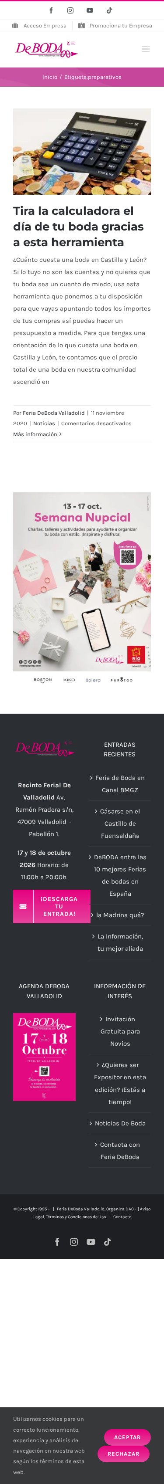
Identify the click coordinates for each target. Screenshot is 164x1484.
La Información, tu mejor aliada (120, 942)
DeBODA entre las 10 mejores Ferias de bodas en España (120, 875)
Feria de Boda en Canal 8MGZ (120, 784)
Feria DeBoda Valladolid (54, 413)
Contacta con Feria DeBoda (120, 1151)
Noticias (44, 423)
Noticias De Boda (120, 1123)
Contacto (122, 1217)
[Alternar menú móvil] (146, 49)
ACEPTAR (127, 1437)
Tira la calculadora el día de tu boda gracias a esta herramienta (78, 226)
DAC (130, 1209)
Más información (35, 434)
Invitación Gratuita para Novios (120, 1031)
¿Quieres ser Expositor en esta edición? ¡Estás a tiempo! (120, 1083)
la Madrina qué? (120, 915)
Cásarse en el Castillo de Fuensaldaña (120, 823)
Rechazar (124, 1453)
